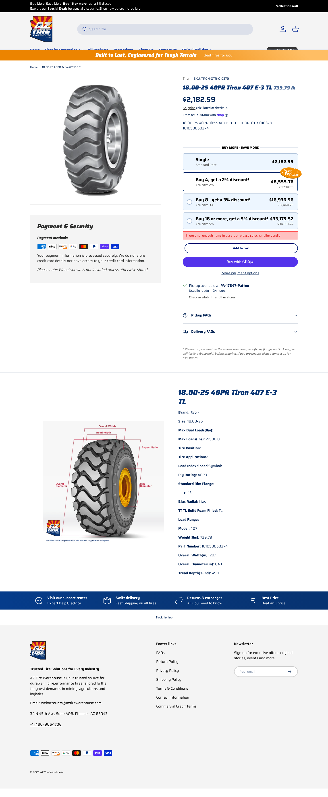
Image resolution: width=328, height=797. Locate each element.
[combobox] (165, 29)
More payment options (240, 273)
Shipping (189, 107)
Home (34, 67)
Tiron (186, 78)
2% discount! (92, 3)
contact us (279, 353)
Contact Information (172, 697)
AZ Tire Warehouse (52, 772)
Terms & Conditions (172, 688)
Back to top (164, 617)
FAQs (160, 652)
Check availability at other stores (212, 297)
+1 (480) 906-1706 (46, 724)
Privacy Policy (167, 670)
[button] (295, 29)
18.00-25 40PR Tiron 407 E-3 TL (62, 67)
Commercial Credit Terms (176, 706)
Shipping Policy (168, 679)
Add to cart (241, 248)
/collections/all (287, 6)
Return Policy (167, 661)
